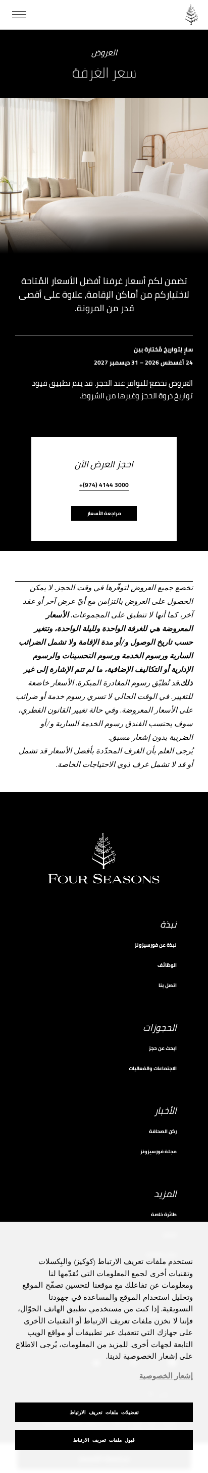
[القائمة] (19, 15)
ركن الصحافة (163, 1131)
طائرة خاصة (164, 1214)
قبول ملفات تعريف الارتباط (104, 1440)
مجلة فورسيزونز (158, 1151)
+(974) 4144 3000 (104, 485)
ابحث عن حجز (163, 1048)
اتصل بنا (168, 985)
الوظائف (167, 965)
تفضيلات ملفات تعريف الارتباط (104, 1412)
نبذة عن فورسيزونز (156, 945)
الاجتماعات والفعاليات (153, 1068)
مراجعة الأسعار (104, 513)
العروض (104, 53)
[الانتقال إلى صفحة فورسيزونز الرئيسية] (191, 15)
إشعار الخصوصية (166, 1376)
